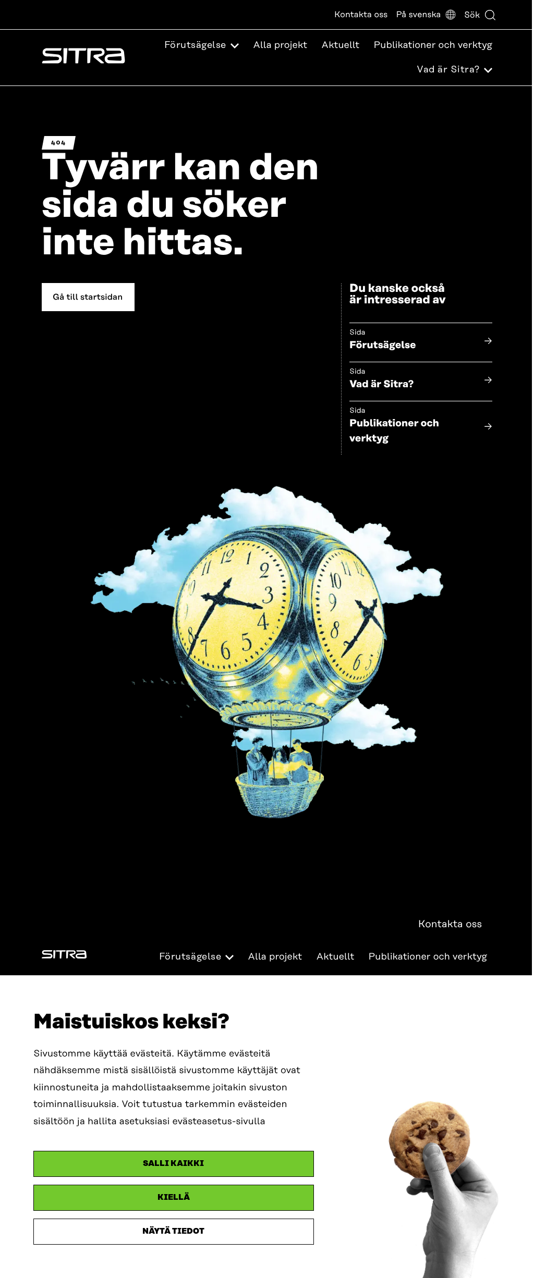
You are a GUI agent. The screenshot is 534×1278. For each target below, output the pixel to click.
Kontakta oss (360, 14)
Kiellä (173, 1197)
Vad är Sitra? (381, 384)
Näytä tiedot (173, 1231)
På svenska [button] (418, 14)
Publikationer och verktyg (432, 45)
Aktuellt (340, 45)
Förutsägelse (382, 345)
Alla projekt (280, 45)
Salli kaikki (173, 1163)
